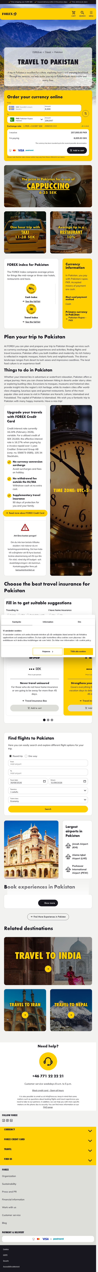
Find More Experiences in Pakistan (50, 916)
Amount (48, 106)
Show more (49, 903)
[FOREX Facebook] (3, 1121)
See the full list (32, 301)
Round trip (18, 756)
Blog (4, 1222)
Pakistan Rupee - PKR (77, 319)
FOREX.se (37, 52)
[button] (73, 14)
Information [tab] (48, 622)
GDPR (5, 1255)
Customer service (11, 1215)
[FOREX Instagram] (7, 1121)
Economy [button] (14, 801)
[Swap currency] (85, 113)
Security (6, 1261)
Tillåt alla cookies (78, 651)
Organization (9, 1176)
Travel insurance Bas (36, 700)
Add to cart (78, 150)
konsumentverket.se (25, 570)
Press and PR (9, 1191)
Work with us (9, 1207)
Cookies (6, 1249)
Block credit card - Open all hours (48, 1090)
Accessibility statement (11, 1266)
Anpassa (46, 651)
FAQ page (48, 1107)
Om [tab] (79, 622)
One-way (32, 756)
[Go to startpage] (9, 14)
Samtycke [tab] (16, 622)
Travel (48, 52)
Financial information (13, 1199)
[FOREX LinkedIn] (11, 1121)
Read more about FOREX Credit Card (26, 513)
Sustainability (9, 1183)
